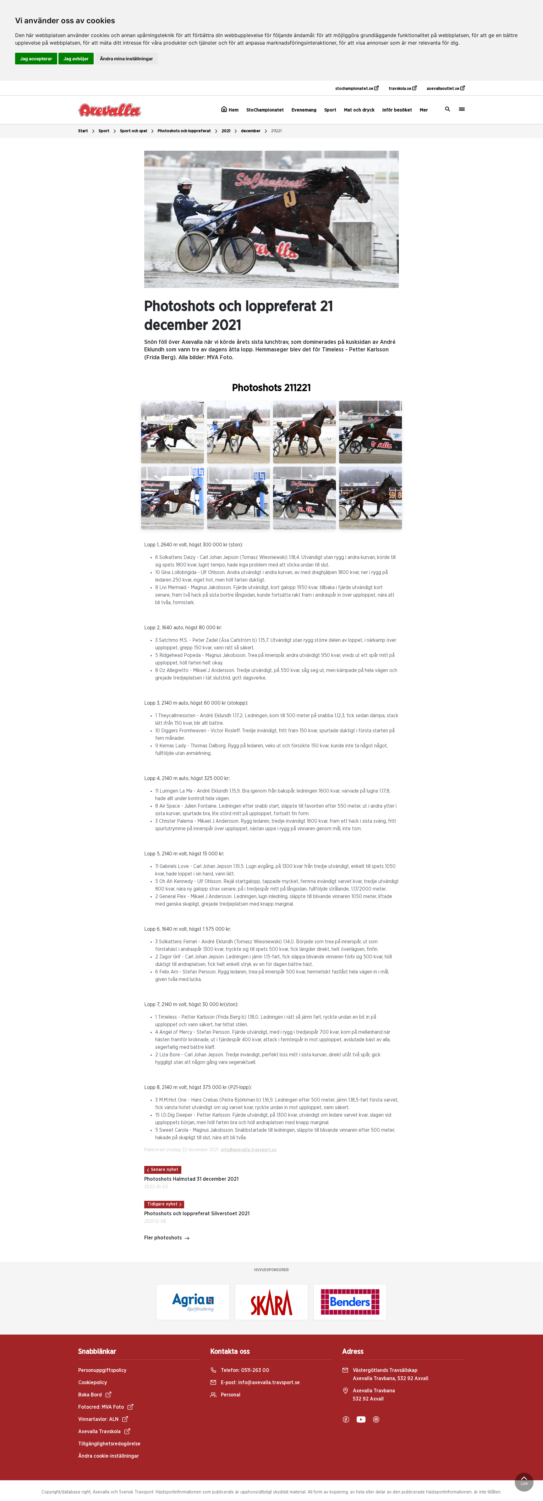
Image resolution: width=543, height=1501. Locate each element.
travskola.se (400, 89)
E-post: (260, 1382)
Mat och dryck (359, 110)
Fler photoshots (163, 1237)
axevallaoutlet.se (443, 89)
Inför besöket (397, 110)
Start (83, 131)
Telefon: (244, 1370)
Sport (330, 110)
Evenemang (304, 110)
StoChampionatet (265, 110)
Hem (233, 110)
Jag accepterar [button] (36, 58)
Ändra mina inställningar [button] (126, 58)
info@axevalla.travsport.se (249, 1150)
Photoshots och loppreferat (184, 131)
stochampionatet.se (354, 89)
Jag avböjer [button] (76, 58)
